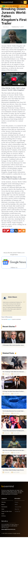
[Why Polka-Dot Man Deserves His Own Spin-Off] (14, 473)
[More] (23, 262)
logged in (10, 351)
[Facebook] (12, 262)
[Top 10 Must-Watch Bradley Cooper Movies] (14, 492)
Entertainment (4, 539)
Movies (3, 537)
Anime (2, 542)
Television (3, 535)
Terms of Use (18, 539)
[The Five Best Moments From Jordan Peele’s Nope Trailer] (14, 433)
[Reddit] (20, 262)
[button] (25, 2)
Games (3, 546)
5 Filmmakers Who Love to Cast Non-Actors (13, 376)
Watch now (22, 6)
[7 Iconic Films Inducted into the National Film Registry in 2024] (14, 453)
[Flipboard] (8, 262)
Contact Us (17, 544)
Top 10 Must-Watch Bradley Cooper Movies (13, 501)
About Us (17, 542)
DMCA (16, 537)
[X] (16, 262)
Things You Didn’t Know (6, 544)
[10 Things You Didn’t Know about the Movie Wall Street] (14, 414)
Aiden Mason (6, 26)
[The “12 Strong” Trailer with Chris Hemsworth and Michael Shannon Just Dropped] (14, 394)
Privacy (16, 535)
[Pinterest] (4, 262)
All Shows (3, 548)
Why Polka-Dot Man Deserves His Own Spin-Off (14, 482)
